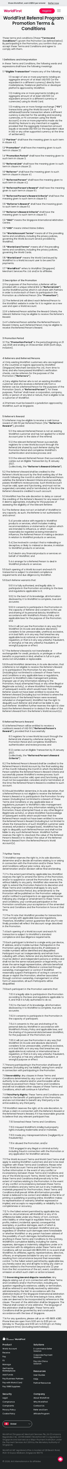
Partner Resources (42, 1383)
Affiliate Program (42, 1413)
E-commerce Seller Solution (43, 1349)
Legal (5, 1397)
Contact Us (39, 1405)
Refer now (53, 3)
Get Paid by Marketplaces (8, 1369)
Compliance (8, 1401)
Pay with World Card (12, 1382)
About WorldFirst (41, 1397)
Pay (4, 1356)
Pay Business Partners (13, 1378)
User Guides (39, 1375)
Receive (6, 1352)
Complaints (8, 1405)
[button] (59, 11)
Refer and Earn (41, 1409)
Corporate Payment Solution (43, 1356)
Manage (6, 1364)
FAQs (36, 1379)
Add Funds (7, 1374)
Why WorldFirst (41, 1401)
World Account (9, 1348)
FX (3, 1360)
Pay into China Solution (41, 1362)
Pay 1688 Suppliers (11, 1386)
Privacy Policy (9, 1409)
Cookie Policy (8, 1413)
